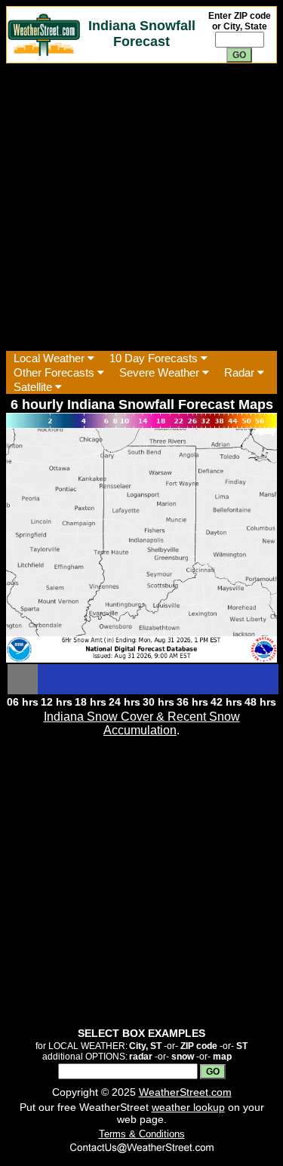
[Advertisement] (141, 207)
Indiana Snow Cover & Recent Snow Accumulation (142, 723)
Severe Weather (160, 372)
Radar (240, 372)
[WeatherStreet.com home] (44, 51)
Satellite (34, 386)
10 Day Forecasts (155, 358)
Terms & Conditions (142, 1134)
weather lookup (188, 1107)
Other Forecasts (55, 372)
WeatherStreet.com (185, 1092)
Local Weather (51, 358)
